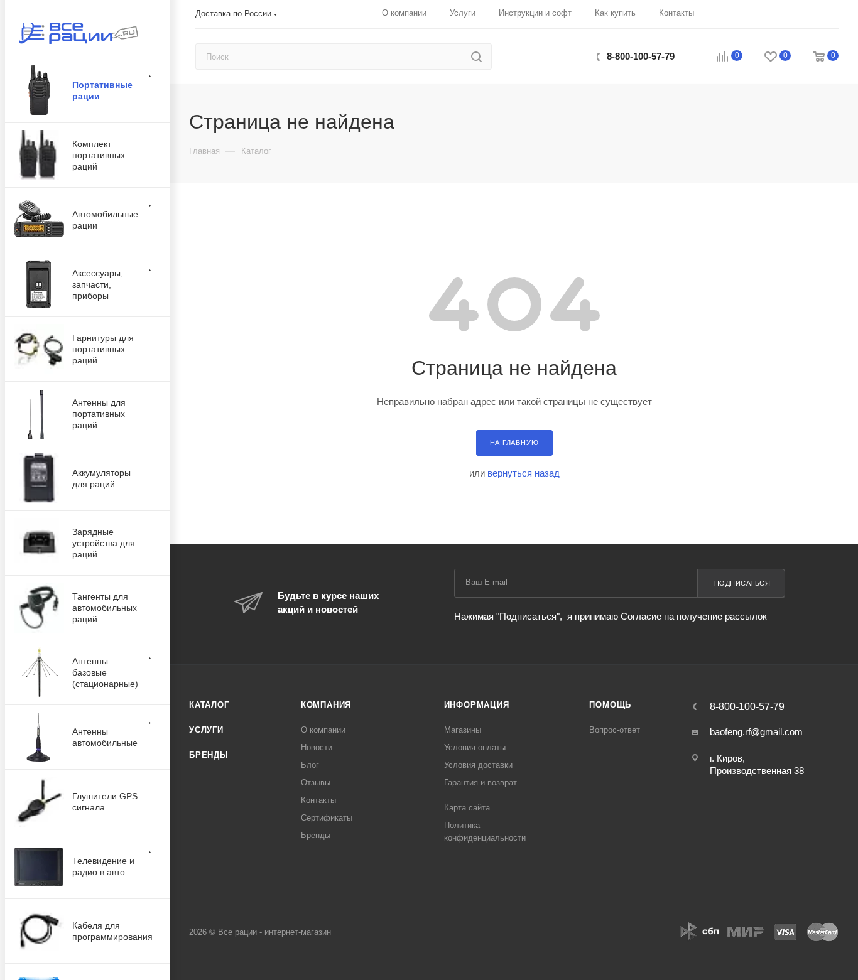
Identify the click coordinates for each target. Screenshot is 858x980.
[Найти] (476, 56)
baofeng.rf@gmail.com (756, 731)
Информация (476, 704)
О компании (323, 730)
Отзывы (315, 782)
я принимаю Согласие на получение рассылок (666, 616)
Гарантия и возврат (480, 782)
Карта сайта (467, 807)
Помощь (610, 704)
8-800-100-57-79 (641, 56)
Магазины (462, 730)
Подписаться (742, 583)
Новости (316, 747)
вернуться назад (523, 473)
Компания (326, 704)
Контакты (318, 800)
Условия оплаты (475, 747)
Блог (310, 765)
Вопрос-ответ (614, 730)
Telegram (565, 56)
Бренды (209, 755)
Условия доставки (478, 765)
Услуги (206, 730)
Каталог (209, 704)
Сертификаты (326, 817)
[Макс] (538, 56)
